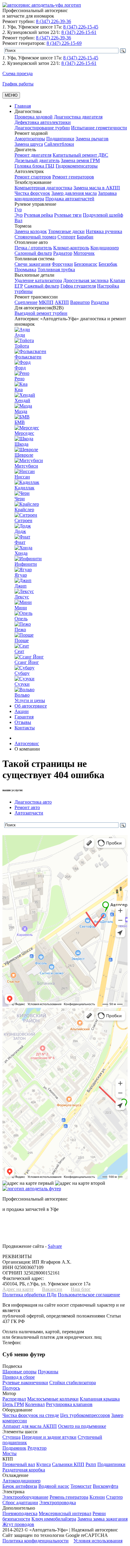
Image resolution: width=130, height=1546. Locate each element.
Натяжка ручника (104, 231)
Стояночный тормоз (35, 236)
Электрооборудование (25, 1497)
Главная (23, 105)
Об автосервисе (31, 705)
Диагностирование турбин (42, 127)
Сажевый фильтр (41, 285)
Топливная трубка (56, 269)
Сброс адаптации (20, 1502)
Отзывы (23, 722)
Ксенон (97, 1497)
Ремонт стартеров (33, 176)
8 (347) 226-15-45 (80, 26)
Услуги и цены (30, 700)
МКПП (46, 302)
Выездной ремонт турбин (41, 313)
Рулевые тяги (68, 215)
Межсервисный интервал (65, 1513)
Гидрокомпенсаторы (77, 165)
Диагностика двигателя (78, 116)
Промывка (25, 269)
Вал (18, 220)
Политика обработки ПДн (29, 1294)
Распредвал (14, 1398)
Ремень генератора (69, 1497)
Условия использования (97, 1540)
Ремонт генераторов (73, 176)
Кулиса (43, 1464)
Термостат (81, 1486)
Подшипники (60, 138)
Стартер (114, 1497)
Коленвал (35, 1404)
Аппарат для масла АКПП (29, 1426)
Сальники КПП (68, 1464)
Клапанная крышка (100, 1398)
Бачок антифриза (19, 1486)
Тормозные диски (66, 231)
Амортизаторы (30, 138)
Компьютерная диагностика (43, 187)
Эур (19, 215)
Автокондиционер (21, 1480)
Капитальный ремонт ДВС (80, 155)
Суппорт (66, 236)
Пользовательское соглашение (89, 1294)
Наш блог (81, 1289)
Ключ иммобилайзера (53, 1518)
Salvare (55, 1246)
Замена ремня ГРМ (80, 160)
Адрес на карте (18, 1289)
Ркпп (91, 1464)
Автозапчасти (29, 812)
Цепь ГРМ (13, 1404)
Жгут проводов (18, 1524)
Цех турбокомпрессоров (85, 1415)
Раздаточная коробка (23, 1469)
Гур (18, 209)
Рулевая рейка (38, 215)
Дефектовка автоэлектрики (43, 122)
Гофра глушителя (78, 285)
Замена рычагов (92, 138)
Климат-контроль (71, 247)
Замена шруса (29, 144)
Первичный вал (18, 1464)
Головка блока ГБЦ (34, 165)
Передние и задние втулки (49, 1437)
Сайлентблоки (59, 144)
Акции (22, 711)
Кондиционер (104, 247)
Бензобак (108, 264)
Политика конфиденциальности (35, 1540)
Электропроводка (57, 1502)
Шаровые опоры (19, 1371)
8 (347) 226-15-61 (78, 32)
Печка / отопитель (33, 247)
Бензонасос (85, 264)
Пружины (48, 1371)
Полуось (11, 1388)
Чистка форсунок (32, 193)
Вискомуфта (105, 1486)
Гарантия (24, 716)
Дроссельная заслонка (86, 280)
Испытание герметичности (99, 127)
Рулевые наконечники (25, 1382)
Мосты (9, 1453)
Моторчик (84, 253)
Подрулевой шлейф (103, 215)
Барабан (85, 236)
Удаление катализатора (38, 280)
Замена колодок (31, 231)
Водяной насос (53, 1486)
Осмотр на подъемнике (82, 1426)
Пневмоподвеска (19, 1513)
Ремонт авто (27, 807)
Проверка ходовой (34, 116)
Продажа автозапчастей (69, 198)
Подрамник (14, 1448)
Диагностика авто (33, 802)
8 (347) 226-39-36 (53, 21)
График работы (18, 83)
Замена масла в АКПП (96, 187)
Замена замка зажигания (102, 1518)
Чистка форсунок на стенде (30, 1415)
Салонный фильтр (33, 253)
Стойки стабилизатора (72, 1382)
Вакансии (52, 1289)
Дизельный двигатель (37, 160)
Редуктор (37, 1448)
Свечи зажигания (32, 264)
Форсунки (62, 264)
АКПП (62, 302)
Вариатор (80, 302)
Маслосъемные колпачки (53, 1398)
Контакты (25, 727)
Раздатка (100, 302)
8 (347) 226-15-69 (64, 43)
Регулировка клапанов (69, 1404)
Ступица (11, 1437)
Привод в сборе (18, 1377)
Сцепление (26, 302)
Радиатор (62, 253)
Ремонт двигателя (33, 155)
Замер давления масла (74, 193)
